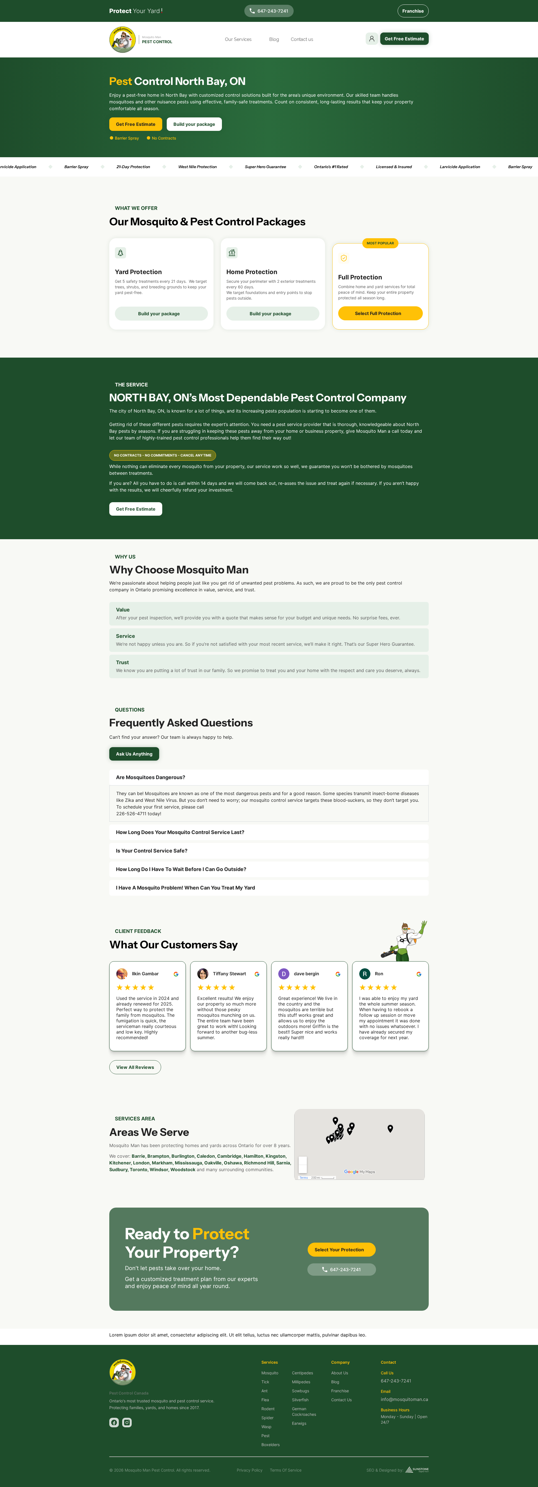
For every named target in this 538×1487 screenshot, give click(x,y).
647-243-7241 (273, 11)
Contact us (302, 39)
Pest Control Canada (129, 1393)
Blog (274, 39)
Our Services (238, 39)
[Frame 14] (127, 1422)
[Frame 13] (114, 1422)
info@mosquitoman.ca (404, 1399)
